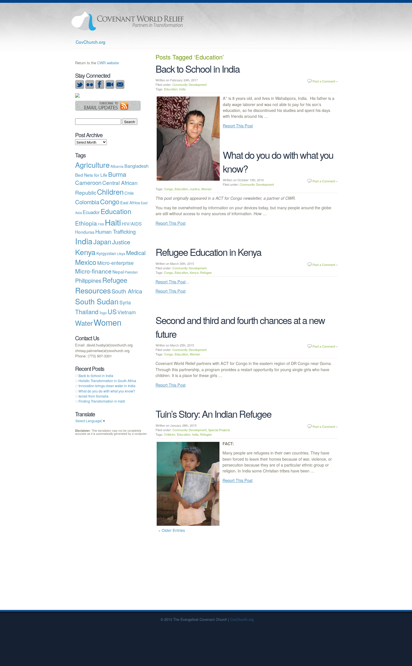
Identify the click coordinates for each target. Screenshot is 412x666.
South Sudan (97, 301)
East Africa (130, 202)
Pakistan (131, 272)
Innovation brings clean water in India (106, 385)
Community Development (189, 84)
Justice (195, 189)
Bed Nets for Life (91, 175)
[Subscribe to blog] (108, 109)
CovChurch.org (90, 42)
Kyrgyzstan (106, 253)
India (182, 89)
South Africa (127, 291)
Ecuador (91, 212)
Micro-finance (93, 271)
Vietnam (126, 312)
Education (170, 89)
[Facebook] (99, 87)
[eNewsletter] (119, 87)
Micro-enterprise (115, 262)
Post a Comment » (325, 81)
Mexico (85, 262)
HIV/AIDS (132, 223)
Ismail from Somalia (93, 396)
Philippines (88, 280)
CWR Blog (127, 19)
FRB (101, 224)
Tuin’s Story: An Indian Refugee (213, 414)
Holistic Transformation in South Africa (107, 380)
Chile (129, 193)
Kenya (194, 272)
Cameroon (88, 182)
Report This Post (238, 125)
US (112, 311)
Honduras (84, 232)
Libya (121, 253)
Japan (102, 241)
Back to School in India (198, 68)
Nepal (118, 271)
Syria (125, 302)
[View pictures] (89, 87)
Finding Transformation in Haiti (101, 401)
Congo (168, 189)
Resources (93, 290)
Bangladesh (136, 165)
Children (169, 434)
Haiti (113, 222)
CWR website (108, 62)
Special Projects (219, 430)
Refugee (206, 272)
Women (206, 189)
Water (84, 323)
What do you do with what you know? (106, 391)
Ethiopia (86, 223)
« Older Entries (171, 530)
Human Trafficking (115, 231)
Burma (117, 174)
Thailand (86, 311)
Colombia (87, 201)
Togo (103, 312)
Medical (136, 252)
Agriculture (92, 165)
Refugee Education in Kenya (208, 252)
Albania (117, 166)
